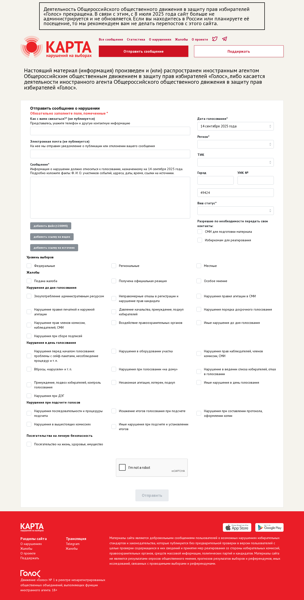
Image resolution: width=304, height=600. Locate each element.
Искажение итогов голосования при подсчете (152, 411)
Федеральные (44, 266)
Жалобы (181, 39)
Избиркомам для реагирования (228, 240)
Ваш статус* (206, 203)
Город (201, 173)
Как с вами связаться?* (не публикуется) (62, 118)
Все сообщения (111, 39)
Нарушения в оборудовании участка (146, 351)
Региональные (129, 266)
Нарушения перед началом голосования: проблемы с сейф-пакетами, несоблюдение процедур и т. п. (66, 356)
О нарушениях (160, 39)
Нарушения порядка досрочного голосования (238, 309)
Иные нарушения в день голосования (231, 382)
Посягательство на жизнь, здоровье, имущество (68, 444)
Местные (210, 266)
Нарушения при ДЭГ (49, 396)
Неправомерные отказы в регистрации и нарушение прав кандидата (148, 298)
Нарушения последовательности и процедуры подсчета (68, 413)
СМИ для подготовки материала (228, 231)
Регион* (203, 137)
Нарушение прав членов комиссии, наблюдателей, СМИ (59, 325)
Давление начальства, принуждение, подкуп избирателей (151, 311)
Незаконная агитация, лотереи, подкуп (147, 382)
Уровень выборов (40, 257)
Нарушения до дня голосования (51, 287)
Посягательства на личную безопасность (59, 435)
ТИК (200, 155)
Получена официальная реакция (143, 281)
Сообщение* (39, 164)
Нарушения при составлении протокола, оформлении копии (233, 413)
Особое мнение (215, 281)
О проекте (200, 39)
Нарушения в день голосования (51, 342)
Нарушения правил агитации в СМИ (230, 296)
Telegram (73, 544)
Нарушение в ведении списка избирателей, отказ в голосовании (240, 371)
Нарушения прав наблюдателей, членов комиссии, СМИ (233, 353)
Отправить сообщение (144, 51)
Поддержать (239, 51)
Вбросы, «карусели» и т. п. (53, 369)
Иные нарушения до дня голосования (232, 323)
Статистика (136, 39)
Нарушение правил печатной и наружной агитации (64, 311)
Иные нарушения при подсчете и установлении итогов (153, 426)
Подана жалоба (45, 281)
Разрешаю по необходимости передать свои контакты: (232, 223)
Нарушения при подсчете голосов (53, 402)
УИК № (243, 173)
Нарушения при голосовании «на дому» (148, 369)
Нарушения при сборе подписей (58, 336)
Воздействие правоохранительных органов (150, 323)
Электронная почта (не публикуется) (60, 141)
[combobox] (235, 126)
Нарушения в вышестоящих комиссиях (62, 424)
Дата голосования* (212, 118)
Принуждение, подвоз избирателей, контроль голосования (67, 384)
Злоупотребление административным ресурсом (69, 296)
